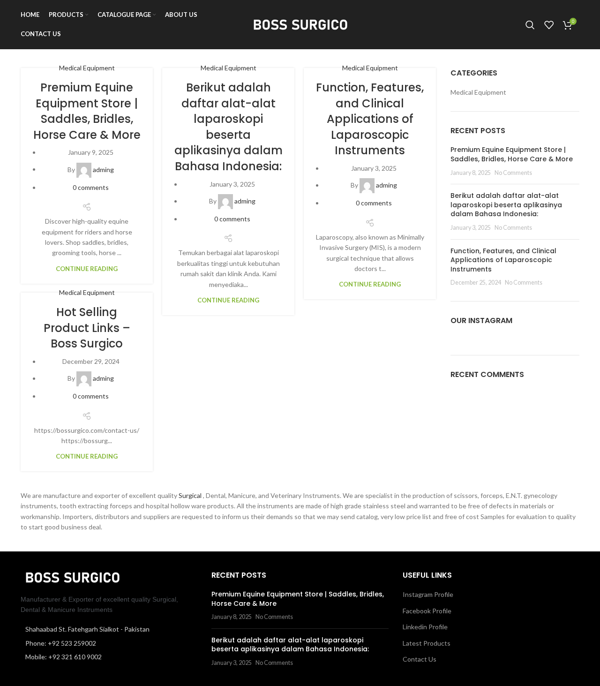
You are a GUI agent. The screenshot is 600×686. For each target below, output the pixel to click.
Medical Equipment (87, 68)
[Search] (530, 24)
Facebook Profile (427, 611)
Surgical (191, 495)
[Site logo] (300, 24)
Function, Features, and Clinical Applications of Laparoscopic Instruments (370, 119)
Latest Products (426, 643)
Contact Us (419, 659)
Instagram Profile (428, 594)
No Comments (513, 172)
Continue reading (87, 269)
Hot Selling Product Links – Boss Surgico (87, 327)
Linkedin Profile (425, 627)
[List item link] (109, 643)
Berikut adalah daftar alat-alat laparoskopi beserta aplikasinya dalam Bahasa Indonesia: (228, 127)
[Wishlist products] (549, 24)
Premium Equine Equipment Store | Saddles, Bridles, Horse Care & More (87, 111)
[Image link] (72, 576)
